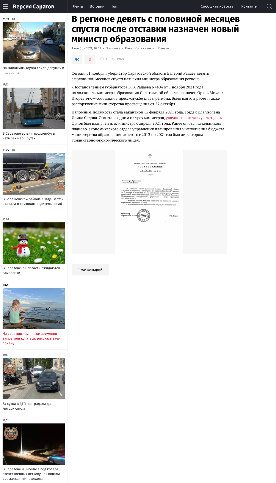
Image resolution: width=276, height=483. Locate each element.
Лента (78, 6)
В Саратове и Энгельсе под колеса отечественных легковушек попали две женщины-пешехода (31, 474)
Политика (113, 48)
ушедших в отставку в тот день (194, 117)
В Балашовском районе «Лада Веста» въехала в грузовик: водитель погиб (33, 201)
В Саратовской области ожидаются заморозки (31, 270)
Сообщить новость (217, 6)
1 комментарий (90, 269)
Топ (114, 6)
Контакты (249, 6)
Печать (163, 48)
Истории (97, 6)
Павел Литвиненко (139, 48)
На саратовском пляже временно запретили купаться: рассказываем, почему (32, 338)
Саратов (33, 6)
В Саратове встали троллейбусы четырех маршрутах (29, 135)
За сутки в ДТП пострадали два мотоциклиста (28, 406)
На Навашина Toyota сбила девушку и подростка (33, 70)
